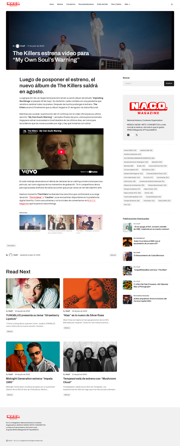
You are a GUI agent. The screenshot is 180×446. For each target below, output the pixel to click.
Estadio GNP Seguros (133, 174)
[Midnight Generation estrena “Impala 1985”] (33, 357)
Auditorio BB (146, 150)
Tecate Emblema (153, 197)
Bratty (141, 166)
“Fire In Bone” (35, 197)
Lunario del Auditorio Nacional (152, 181)
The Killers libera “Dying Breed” (30, 231)
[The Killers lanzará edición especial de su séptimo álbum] (61, 222)
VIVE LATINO (164, 201)
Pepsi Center (150, 189)
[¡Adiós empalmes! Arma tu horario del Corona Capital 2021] (127, 299)
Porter (149, 193)
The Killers (11, 246)
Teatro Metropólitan (133, 197)
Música (113, 255)
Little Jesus (130, 181)
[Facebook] (132, 135)
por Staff (137, 253)
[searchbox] (143, 83)
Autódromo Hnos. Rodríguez (136, 162)
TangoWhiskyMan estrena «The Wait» (151, 270)
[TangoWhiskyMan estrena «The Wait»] (127, 270)
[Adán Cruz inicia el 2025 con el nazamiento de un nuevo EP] (127, 242)
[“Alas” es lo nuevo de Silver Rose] (90, 293)
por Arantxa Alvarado (141, 296)
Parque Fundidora (132, 189)
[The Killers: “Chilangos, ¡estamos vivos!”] (89, 222)
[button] (172, 4)
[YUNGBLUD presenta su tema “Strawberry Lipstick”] (33, 293)
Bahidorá (157, 162)
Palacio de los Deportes (134, 185)
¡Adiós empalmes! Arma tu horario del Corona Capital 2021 (150, 300)
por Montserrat (139, 238)
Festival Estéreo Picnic (156, 174)
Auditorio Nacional (132, 154)
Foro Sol (148, 177)
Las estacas (163, 177)
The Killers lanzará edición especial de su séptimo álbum (60, 232)
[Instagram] (128, 135)
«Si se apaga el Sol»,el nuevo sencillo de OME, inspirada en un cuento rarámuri (151, 228)
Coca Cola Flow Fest (158, 166)
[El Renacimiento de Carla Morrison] (127, 256)
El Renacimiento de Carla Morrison (149, 255)
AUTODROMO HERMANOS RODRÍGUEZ (139, 158)
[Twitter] (137, 135)
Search (169, 83)
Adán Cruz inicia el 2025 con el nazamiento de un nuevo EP (147, 242)
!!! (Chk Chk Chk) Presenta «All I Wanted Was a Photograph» (151, 285)
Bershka (128, 166)
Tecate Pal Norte (132, 201)
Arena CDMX (130, 150)
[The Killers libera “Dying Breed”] (32, 222)
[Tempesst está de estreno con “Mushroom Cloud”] (90, 357)
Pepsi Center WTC (132, 193)
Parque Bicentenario (157, 185)
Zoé (127, 205)
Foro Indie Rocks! (132, 177)
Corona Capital (131, 170)
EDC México (148, 170)
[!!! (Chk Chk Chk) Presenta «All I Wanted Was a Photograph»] (127, 285)
